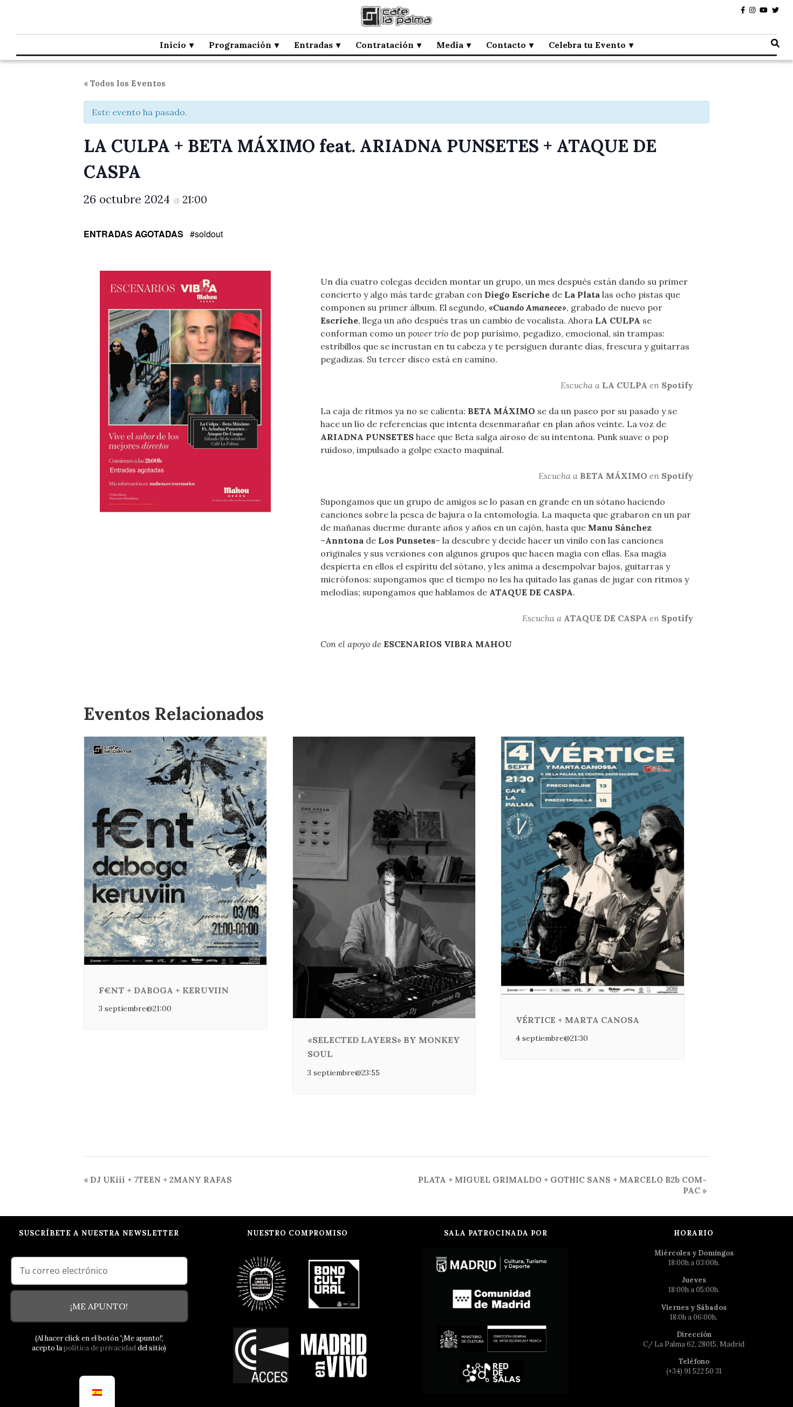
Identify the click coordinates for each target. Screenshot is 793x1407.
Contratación (385, 44)
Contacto (506, 44)
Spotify (677, 385)
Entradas (313, 44)
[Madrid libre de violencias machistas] (261, 1283)
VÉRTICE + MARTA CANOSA (577, 1019)
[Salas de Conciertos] (261, 1355)
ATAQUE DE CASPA (605, 618)
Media (449, 44)
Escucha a (581, 385)
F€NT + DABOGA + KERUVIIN (164, 990)
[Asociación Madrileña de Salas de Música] (334, 1355)
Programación (240, 44)
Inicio (173, 44)
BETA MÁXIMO (613, 475)
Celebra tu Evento (587, 44)
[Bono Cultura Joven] (334, 1283)
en (654, 385)
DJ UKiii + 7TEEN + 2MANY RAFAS (158, 1180)
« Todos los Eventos (125, 83)
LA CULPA (624, 385)
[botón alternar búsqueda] (775, 43)
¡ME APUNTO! (99, 1306)
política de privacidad (100, 1348)
